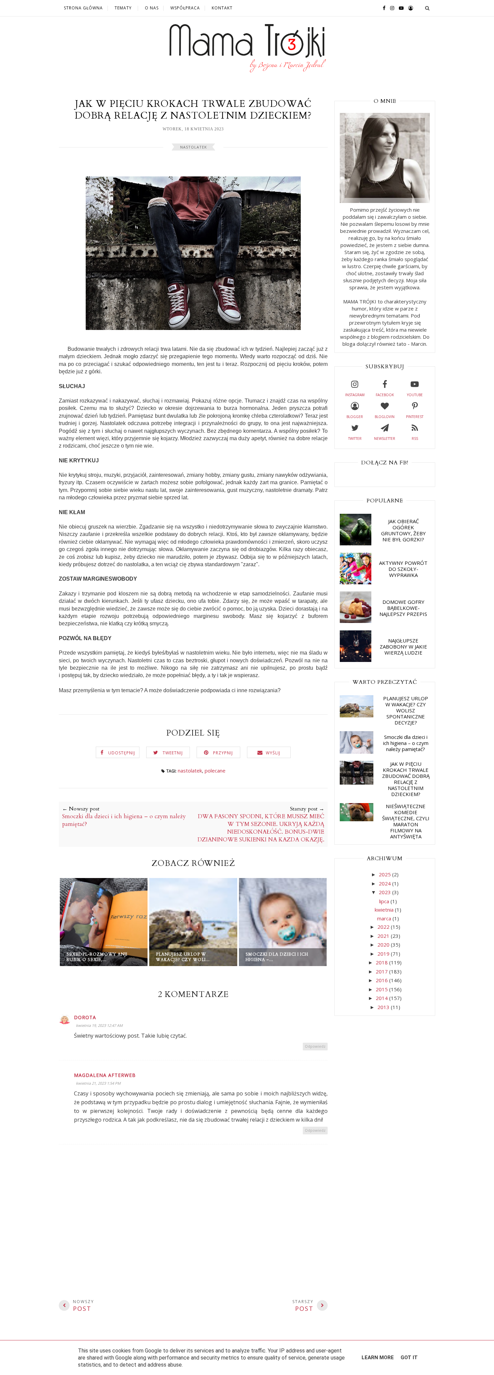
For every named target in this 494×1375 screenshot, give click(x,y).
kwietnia (385, 909)
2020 (384, 944)
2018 (382, 962)
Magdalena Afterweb (105, 1075)
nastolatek (193, 147)
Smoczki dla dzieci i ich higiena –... (277, 957)
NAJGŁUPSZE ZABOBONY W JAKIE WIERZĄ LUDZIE (403, 646)
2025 (385, 874)
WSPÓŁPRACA (185, 8)
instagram (355, 394)
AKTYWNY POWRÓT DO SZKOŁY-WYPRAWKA (403, 568)
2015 (382, 989)
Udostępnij (121, 753)
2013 (384, 1007)
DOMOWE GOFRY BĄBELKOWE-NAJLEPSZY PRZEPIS (403, 607)
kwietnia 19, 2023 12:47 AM (99, 1025)
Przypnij (223, 753)
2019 (384, 953)
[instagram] (390, 7)
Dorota (85, 1017)
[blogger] (409, 7)
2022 (384, 926)
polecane (215, 770)
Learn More (378, 1358)
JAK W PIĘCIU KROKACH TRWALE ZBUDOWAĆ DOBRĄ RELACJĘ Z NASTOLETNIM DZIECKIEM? (405, 778)
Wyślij (273, 753)
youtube (415, 394)
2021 (384, 935)
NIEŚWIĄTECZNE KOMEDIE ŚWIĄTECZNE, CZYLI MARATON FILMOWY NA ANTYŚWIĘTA (405, 821)
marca (385, 918)
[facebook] (382, 7)
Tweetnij (173, 753)
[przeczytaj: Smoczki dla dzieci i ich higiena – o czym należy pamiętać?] (356, 751)
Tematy (123, 8)
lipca (384, 901)
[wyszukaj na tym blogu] (427, 8)
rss (415, 438)
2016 (382, 980)
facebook (385, 394)
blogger (354, 416)
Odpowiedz (315, 1046)
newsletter (384, 438)
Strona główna (83, 8)
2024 (385, 883)
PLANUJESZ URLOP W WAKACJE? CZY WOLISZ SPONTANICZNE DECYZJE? (405, 710)
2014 (382, 998)
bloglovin (385, 416)
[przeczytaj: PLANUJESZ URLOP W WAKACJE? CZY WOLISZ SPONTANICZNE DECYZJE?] (356, 715)
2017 (382, 971)
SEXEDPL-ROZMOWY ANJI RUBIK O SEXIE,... (97, 957)
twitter (355, 438)
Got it (409, 1358)
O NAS (152, 8)
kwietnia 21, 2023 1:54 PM (98, 1083)
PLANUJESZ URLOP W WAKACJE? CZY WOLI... (183, 957)
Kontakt (222, 8)
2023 (385, 892)
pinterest (414, 416)
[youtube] (400, 7)
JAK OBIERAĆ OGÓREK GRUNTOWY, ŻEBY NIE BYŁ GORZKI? (403, 530)
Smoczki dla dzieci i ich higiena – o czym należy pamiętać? (405, 743)
